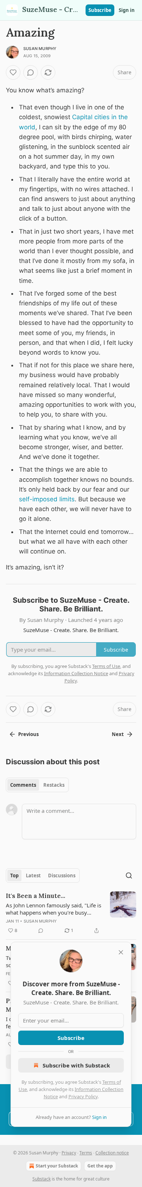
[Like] (13, 72)
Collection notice (112, 1153)
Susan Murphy (39, 48)
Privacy (69, 1153)
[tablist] (37, 785)
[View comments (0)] (30, 72)
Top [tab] (14, 875)
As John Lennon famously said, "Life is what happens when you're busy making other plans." (53, 909)
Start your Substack (57, 1166)
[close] (121, 952)
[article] (71, 913)
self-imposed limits (47, 499)
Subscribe (99, 10)
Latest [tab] (33, 875)
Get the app (100, 1166)
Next (118, 734)
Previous (28, 734)
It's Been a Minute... (35, 896)
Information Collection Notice (76, 673)
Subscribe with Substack (76, 1065)
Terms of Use (106, 666)
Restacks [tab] (53, 785)
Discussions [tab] (61, 875)
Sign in (127, 10)
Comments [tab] (23, 785)
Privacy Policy (83, 1096)
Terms (85, 1153)
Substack (41, 1179)
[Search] (129, 875)
